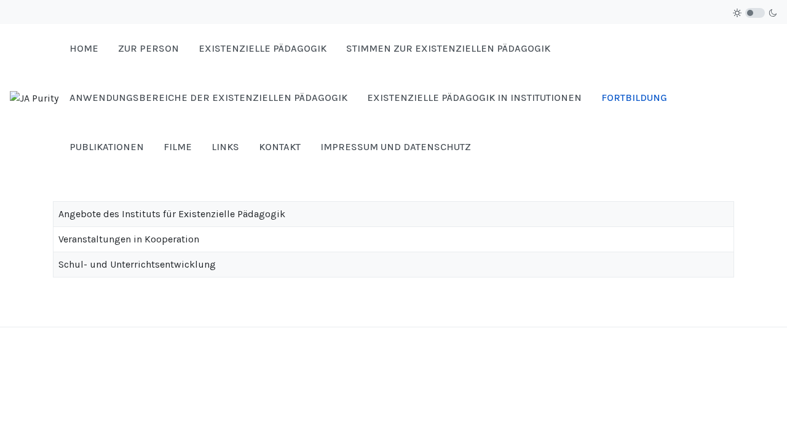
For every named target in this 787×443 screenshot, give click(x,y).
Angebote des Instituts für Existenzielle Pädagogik (171, 214)
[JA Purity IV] (35, 97)
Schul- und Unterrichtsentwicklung (137, 264)
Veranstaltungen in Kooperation (128, 239)
